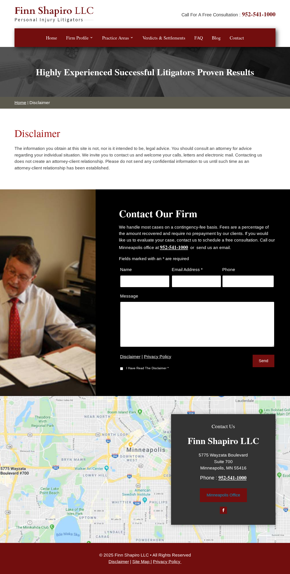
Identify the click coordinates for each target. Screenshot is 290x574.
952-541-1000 (259, 14)
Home (51, 38)
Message (129, 296)
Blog (216, 38)
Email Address (187, 269)
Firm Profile (77, 38)
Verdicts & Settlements (164, 38)
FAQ (198, 38)
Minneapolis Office (223, 495)
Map (146, 561)
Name (126, 269)
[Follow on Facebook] (223, 510)
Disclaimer (130, 356)
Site (136, 561)
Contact (237, 38)
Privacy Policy (157, 356)
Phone (228, 269)
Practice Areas (115, 38)
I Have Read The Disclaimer (147, 368)
